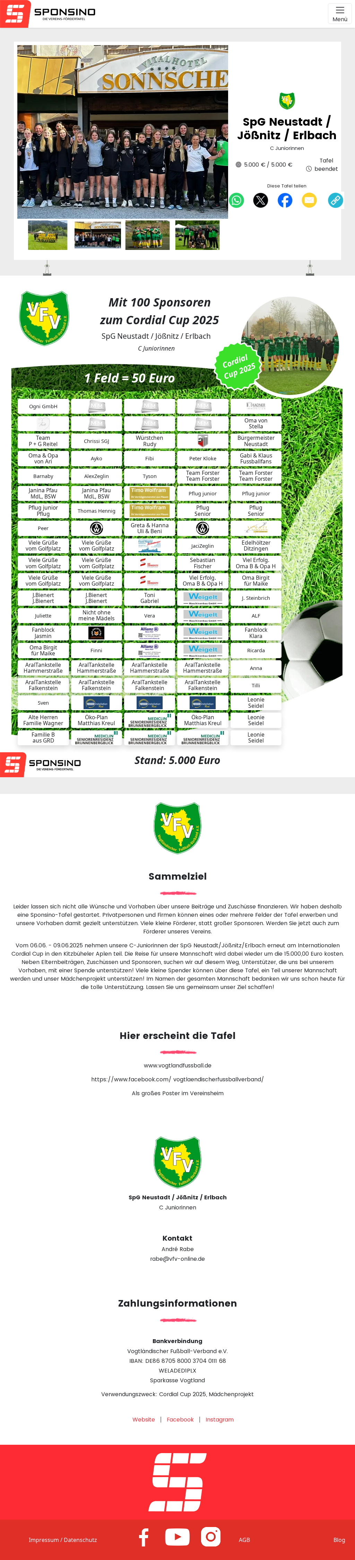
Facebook (180, 1420)
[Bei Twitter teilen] (260, 200)
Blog (339, 1540)
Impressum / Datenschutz (63, 1540)
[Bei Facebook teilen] (285, 200)
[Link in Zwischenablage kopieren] (335, 200)
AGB (244, 1540)
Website (143, 1420)
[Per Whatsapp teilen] (236, 200)
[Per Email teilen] (309, 200)
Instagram (220, 1420)
